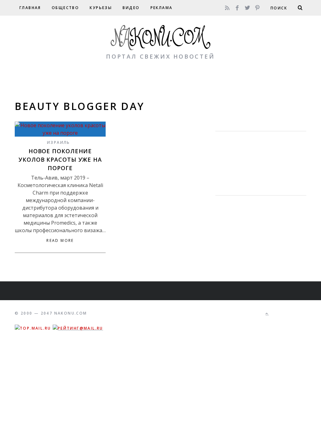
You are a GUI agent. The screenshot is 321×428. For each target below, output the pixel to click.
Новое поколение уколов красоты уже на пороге (60, 159)
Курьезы (101, 7)
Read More (60, 241)
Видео (131, 7)
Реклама (161, 7)
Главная (30, 7)
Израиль (58, 142)
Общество (65, 7)
